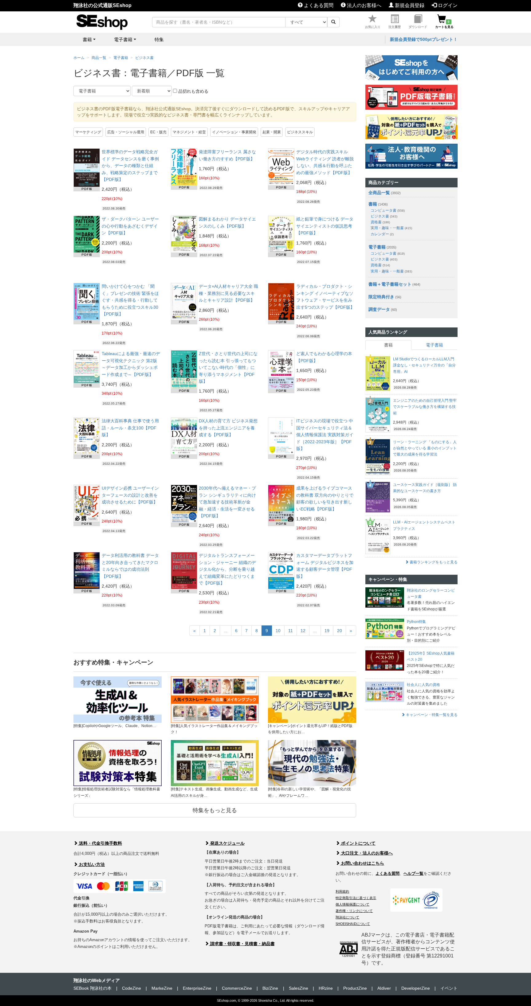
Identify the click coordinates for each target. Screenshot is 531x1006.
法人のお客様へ (363, 5)
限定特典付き (381, 296)
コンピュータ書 (388, 210)
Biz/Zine (270, 988)
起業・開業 (271, 132)
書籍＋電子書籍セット (389, 284)
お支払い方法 (91, 864)
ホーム (79, 58)
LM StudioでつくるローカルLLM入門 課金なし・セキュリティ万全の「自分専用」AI (424, 365)
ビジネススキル (300, 132)
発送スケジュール (227, 843)
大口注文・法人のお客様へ (366, 853)
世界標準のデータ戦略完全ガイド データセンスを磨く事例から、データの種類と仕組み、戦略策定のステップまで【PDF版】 (130, 165)
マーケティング (88, 132)
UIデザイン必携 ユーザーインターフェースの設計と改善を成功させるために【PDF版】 (130, 495)
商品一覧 (99, 58)
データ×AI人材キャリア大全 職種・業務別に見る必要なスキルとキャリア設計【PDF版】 (228, 293)
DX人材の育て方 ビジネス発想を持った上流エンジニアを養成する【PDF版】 (228, 427)
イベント (449, 988)
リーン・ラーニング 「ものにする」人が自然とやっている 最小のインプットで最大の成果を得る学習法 (425, 448)
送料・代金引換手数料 (100, 843)
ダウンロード (418, 27)
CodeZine (131, 988)
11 (290, 630)
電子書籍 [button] (123, 39)
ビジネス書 (144, 58)
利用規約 (342, 891)
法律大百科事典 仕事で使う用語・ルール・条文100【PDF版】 (130, 427)
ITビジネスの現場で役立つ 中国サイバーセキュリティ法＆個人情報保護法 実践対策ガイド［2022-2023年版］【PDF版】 (324, 434)
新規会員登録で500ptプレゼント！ (424, 39)
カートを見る (444, 24)
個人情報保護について (352, 904)
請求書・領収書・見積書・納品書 (242, 943)
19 (326, 630)
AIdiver (384, 988)
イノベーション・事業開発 (234, 132)
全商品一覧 (379, 192)
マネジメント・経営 (189, 132)
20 (339, 630)
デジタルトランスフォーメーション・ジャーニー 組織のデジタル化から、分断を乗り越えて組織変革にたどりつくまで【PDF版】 (227, 569)
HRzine (326, 988)
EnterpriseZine (197, 988)
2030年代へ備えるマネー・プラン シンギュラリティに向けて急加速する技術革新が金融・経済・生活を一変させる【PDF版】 (227, 502)
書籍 (372, 204)
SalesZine (298, 988)
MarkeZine (161, 988)
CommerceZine (237, 988)
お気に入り (372, 27)
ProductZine (355, 988)
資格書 (380, 222)
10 (278, 630)
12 (303, 630)
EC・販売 (158, 132)
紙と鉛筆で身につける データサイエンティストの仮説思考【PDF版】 (324, 226)
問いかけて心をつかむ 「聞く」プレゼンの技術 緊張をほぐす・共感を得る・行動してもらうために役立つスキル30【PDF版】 (130, 300)
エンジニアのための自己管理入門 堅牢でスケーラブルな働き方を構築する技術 (425, 406)
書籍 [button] (87, 39)
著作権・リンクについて (354, 911)
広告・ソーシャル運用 (125, 132)
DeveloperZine (415, 988)
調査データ (379, 309)
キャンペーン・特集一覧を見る (431, 715)
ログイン (447, 5)
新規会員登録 (409, 5)
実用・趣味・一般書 (391, 228)
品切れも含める (192, 91)
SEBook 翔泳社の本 (92, 988)
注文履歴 (394, 27)
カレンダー (382, 234)
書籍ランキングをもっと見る (433, 562)
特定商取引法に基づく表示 (356, 898)
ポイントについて (358, 843)
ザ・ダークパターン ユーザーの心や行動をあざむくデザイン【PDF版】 (130, 226)
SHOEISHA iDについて (353, 924)
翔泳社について (347, 917)
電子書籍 (120, 58)
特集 (159, 39)
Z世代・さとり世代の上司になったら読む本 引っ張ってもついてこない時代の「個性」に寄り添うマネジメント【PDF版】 (228, 367)
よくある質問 (318, 5)
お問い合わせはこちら (362, 863)
